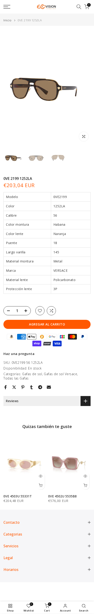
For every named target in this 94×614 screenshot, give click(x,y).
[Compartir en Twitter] (14, 387)
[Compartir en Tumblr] (31, 387)
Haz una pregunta (18, 354)
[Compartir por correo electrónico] (49, 387)
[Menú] (13, 7)
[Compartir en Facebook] (5, 387)
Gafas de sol (32, 374)
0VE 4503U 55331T (17, 496)
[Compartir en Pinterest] (23, 387)
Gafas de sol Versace (60, 374)
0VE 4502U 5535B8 (62, 496)
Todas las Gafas (16, 378)
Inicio (7, 20)
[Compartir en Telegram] (40, 387)
